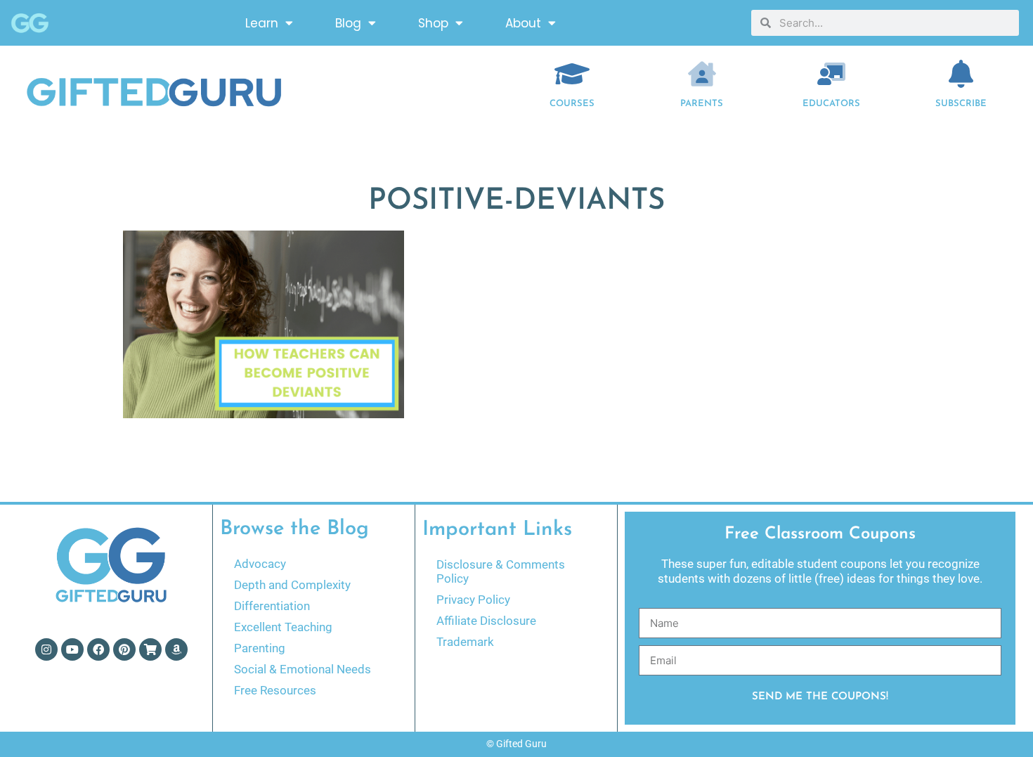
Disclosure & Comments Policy (500, 571)
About (523, 23)
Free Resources (275, 690)
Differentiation (272, 606)
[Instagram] (46, 649)
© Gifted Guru (516, 743)
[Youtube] (72, 649)
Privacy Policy (473, 600)
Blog (348, 23)
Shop (433, 23)
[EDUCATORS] (831, 74)
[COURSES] (572, 74)
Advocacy (260, 564)
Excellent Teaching (283, 627)
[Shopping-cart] (150, 649)
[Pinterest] (124, 649)
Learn (261, 23)
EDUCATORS (831, 103)
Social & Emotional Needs (302, 669)
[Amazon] (176, 649)
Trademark (465, 642)
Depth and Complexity (292, 585)
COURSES (572, 103)
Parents (701, 103)
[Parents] (702, 74)
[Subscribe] (961, 74)
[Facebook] (98, 649)
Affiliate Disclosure (486, 621)
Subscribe (961, 103)
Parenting (259, 648)
